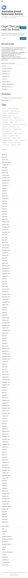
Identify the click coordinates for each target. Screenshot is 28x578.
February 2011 (5, 462)
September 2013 (6, 384)
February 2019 (5, 245)
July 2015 (4, 335)
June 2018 (4, 258)
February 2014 (5, 374)
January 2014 (5, 377)
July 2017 (4, 278)
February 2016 (5, 317)
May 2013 (4, 392)
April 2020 (4, 216)
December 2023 (6, 177)
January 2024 (5, 175)
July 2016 (4, 307)
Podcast (4, 546)
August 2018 (5, 255)
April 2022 (4, 203)
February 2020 (5, 221)
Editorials (4, 531)
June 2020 (4, 214)
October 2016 (5, 299)
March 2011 (5, 459)
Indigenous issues (6, 536)
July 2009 (4, 511)
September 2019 (6, 232)
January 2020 (5, 224)
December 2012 (6, 405)
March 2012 (5, 428)
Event (3, 534)
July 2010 (4, 480)
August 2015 (5, 333)
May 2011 (4, 454)
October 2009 (5, 503)
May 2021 (4, 208)
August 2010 (5, 478)
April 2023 (4, 193)
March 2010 (5, 491)
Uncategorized (5, 562)
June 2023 (4, 188)
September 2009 (6, 506)
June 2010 (4, 483)
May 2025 (4, 157)
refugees (4, 554)
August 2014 (5, 361)
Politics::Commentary (7, 552)
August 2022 (5, 198)
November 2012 (6, 408)
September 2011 (6, 444)
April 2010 (4, 488)
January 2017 (5, 291)
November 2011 (6, 439)
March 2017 (5, 286)
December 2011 (6, 436)
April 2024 (4, 170)
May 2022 (4, 201)
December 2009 (6, 498)
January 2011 (5, 465)
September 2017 (6, 273)
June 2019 (4, 237)
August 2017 (5, 276)
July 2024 (4, 167)
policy (3, 549)
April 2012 (4, 426)
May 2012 (4, 423)
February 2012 (5, 431)
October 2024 (5, 164)
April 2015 (4, 343)
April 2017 (4, 284)
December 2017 (6, 268)
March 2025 (5, 159)
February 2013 (5, 400)
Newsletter (5, 541)
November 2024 (6, 162)
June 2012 (4, 421)
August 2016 (5, 304)
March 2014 (5, 371)
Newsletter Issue (6, 544)
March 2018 (5, 263)
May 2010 (4, 485)
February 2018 (5, 265)
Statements (5, 557)
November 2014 (6, 356)
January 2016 (5, 320)
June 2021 (4, 206)
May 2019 (4, 240)
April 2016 (4, 315)
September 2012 (6, 413)
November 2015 (6, 325)
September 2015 (6, 330)
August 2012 (5, 415)
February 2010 (5, 493)
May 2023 (4, 190)
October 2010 (5, 472)
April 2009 (4, 519)
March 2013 (5, 397)
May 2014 (4, 369)
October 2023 (5, 183)
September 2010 (6, 475)
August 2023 (5, 185)
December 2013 (6, 379)
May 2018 (4, 260)
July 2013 (4, 387)
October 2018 (5, 252)
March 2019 (5, 242)
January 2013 (5, 403)
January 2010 (5, 496)
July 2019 (4, 234)
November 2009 (6, 501)
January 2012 (5, 434)
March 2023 (5, 196)
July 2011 (4, 449)
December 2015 (6, 322)
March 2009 (5, 522)
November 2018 (6, 250)
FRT (18, 575)
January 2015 (5, 351)
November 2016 (6, 296)
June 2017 (4, 281)
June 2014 (4, 366)
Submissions (5, 559)
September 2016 (6, 302)
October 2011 (5, 441)
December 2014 (6, 353)
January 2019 (5, 247)
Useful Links (5, 565)
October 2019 (5, 229)
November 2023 (6, 180)
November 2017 (6, 271)
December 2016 (6, 294)
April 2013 (4, 395)
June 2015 (4, 338)
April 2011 (4, 457)
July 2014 (4, 364)
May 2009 (4, 516)
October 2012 (5, 410)
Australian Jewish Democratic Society (12, 12)
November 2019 (6, 227)
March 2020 (5, 219)
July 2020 (4, 211)
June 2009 (4, 514)
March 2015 (5, 346)
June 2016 (4, 309)
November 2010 (6, 470)
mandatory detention (7, 539)
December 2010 (6, 467)
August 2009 (5, 509)
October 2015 (5, 327)
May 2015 (4, 340)
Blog (3, 528)
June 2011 (4, 452)
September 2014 (6, 359)
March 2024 (5, 172)
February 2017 (5, 289)
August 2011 (5, 447)
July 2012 (4, 418)
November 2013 (6, 382)
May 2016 (4, 312)
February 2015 (5, 348)
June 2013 (4, 390)
